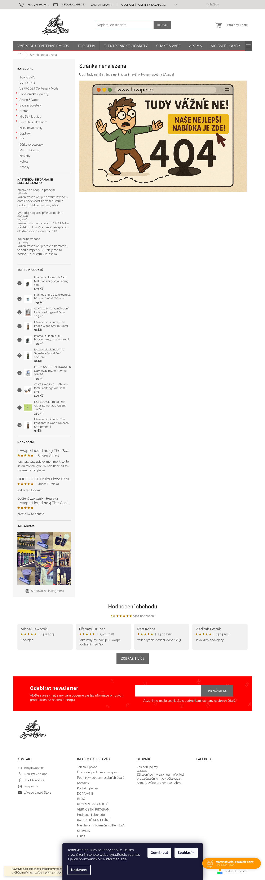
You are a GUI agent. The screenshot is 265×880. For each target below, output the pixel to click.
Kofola (23, 161)
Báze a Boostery (30, 105)
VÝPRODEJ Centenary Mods (38, 88)
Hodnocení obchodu (132, 606)
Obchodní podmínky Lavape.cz (143, 4)
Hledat (162, 25)
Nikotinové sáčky (31, 128)
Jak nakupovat (102, 4)
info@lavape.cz (34, 768)
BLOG (81, 798)
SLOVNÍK (83, 831)
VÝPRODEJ (27, 83)
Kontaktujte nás (87, 788)
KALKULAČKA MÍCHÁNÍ (93, 820)
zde (124, 859)
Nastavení (79, 870)
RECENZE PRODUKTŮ (92, 804)
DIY (21, 139)
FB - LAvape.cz (34, 780)
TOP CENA (27, 77)
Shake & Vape (29, 99)
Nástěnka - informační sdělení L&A (100, 825)
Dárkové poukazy (31, 144)
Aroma (23, 111)
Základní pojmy (147, 767)
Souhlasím (186, 853)
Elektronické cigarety (33, 94)
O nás (81, 836)
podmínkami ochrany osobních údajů (210, 700)
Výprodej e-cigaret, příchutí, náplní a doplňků (40, 214)
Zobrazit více (132, 659)
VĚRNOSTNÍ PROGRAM (93, 809)
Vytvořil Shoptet (236, 871)
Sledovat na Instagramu (47, 591)
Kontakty (83, 783)
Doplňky (25, 133)
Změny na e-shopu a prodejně (36, 190)
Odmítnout (159, 853)
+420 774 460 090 (36, 774)
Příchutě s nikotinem (33, 122)
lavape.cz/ (31, 786)
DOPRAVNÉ (85, 793)
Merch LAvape (29, 150)
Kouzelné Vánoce (28, 239)
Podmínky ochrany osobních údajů (100, 777)
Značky (24, 167)
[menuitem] (43, 46)
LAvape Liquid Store (37, 792)
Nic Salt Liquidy (30, 116)
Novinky (24, 156)
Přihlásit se (217, 690)
